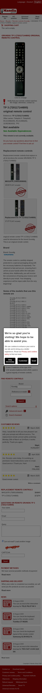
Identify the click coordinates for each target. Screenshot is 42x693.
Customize (23, 361)
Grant (34, 361)
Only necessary (10, 361)
